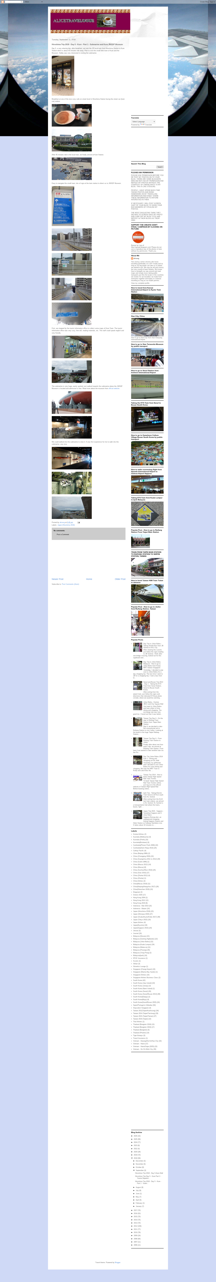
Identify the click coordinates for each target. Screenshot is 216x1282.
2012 (136, 1226)
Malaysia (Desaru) (139, 936)
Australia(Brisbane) (140, 842)
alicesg (136, 258)
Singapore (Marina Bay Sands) (144, 972)
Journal (135, 933)
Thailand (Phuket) (139, 1033)
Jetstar (135, 931)
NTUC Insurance (139, 958)
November (140, 1164)
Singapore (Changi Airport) (142, 969)
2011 (136, 1229)
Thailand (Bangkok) (140, 1030)
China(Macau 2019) (140, 884)
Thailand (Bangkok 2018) (142, 1024)
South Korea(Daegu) (140, 997)
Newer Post (57, 579)
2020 (136, 1152)
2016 (136, 1213)
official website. (114, 388)
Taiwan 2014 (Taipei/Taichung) (144, 1013)
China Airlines (138, 881)
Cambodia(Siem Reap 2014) (143, 848)
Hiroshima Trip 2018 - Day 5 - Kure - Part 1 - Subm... (148, 1182)
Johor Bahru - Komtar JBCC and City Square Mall (153, 703)
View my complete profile (140, 283)
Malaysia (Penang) (140, 950)
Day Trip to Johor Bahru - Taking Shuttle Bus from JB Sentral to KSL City (153, 645)
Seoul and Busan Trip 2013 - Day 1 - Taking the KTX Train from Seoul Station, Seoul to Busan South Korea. (153, 686)
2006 (136, 1245)
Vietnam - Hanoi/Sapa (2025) (143, 1046)
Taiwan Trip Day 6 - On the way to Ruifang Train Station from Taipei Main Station (153, 721)
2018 (136, 1158)
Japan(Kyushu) (138, 925)
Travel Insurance (139, 1038)
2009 (136, 1235)
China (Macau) (138, 867)
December (140, 1161)
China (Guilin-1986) (140, 862)
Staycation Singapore (141, 1008)
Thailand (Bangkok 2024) (142, 1027)
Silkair (135, 964)
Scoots (135, 961)
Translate (148, 125)
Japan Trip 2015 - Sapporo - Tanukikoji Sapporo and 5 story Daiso (153, 813)
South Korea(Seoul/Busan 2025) (144, 1002)
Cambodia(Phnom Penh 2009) (144, 845)
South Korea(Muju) (140, 999)
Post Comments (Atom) (70, 584)
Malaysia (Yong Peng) (141, 953)
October (139, 1167)
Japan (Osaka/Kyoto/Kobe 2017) (145, 917)
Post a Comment (63, 534)
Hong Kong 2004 (139, 897)
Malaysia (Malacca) (140, 947)
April (138, 1200)
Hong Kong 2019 (139, 903)
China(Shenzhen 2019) (141, 889)
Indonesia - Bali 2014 (140, 906)
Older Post (120, 579)
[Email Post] (78, 522)
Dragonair (136, 892)
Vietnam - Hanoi (139, 1044)
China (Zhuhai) (138, 878)
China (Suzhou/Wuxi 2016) (142, 870)
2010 (136, 1232)
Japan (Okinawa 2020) (141, 914)
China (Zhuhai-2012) (140, 875)
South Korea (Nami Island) (142, 988)
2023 (136, 1145)
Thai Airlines (137, 1022)
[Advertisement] (88, 558)
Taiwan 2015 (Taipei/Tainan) (143, 1016)
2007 (136, 1242)
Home (89, 579)
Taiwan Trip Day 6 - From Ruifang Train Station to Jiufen (152, 740)
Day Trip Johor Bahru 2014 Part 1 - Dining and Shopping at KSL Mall (153, 758)
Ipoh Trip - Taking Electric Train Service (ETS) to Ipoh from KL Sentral (153, 795)
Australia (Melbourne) (140, 837)
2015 (136, 1216)
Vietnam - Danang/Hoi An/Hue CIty (145, 1041)
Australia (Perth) (139, 840)
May (137, 1197)
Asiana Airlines (138, 834)
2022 (136, 1149)
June (138, 1194)
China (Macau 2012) (140, 864)
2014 (136, 1220)
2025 (136, 1139)
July (137, 1190)
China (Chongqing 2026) (141, 856)
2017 (136, 1210)
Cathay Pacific (138, 851)
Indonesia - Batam (139, 908)
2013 (136, 1223)
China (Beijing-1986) (140, 853)
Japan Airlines (138, 922)
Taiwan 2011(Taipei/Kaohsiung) (144, 1011)
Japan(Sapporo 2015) (140, 928)
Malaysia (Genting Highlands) (143, 939)
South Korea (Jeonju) (140, 986)
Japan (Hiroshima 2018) (66, 525)
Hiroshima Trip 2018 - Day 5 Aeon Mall (149, 1173)
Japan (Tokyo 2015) (140, 920)
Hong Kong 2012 (139, 900)
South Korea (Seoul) (140, 991)
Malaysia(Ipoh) (138, 955)
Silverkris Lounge (139, 966)
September (140, 1170)
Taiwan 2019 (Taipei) (140, 1019)
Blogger (117, 1262)
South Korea (137, 980)
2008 (136, 1239)
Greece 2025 (137, 895)
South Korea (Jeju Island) (142, 983)
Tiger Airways (138, 1035)
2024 (136, 1142)
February (139, 1203)
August (138, 1187)
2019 (136, 1155)
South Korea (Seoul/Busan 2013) (145, 994)
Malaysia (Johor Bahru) (141, 942)
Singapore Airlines (139, 975)
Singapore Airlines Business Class (145, 977)
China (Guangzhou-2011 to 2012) (145, 859)
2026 (136, 1136)
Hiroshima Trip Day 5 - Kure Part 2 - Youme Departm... (148, 1177)
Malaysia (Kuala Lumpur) (142, 944)
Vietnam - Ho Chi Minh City (143, 1049)
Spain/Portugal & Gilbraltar (142, 1005)
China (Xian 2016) (139, 873)
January (139, 1206)
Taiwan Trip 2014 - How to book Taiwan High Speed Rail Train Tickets (152, 777)
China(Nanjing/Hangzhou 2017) (144, 886)
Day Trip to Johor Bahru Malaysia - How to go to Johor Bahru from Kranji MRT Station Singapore (152, 665)
